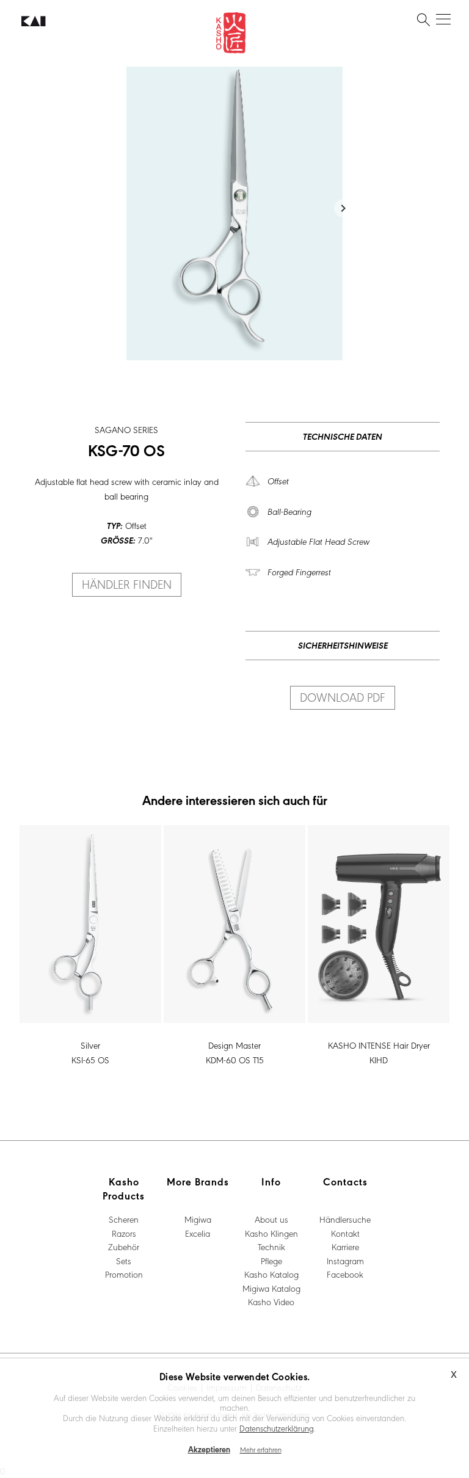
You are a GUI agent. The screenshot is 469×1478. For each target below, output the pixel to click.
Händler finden (127, 584)
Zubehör (123, 1246)
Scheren (124, 1219)
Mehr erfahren (261, 1449)
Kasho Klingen (271, 1233)
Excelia (197, 1233)
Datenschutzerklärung (276, 1427)
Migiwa (197, 1219)
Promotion (124, 1274)
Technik (271, 1246)
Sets (123, 1260)
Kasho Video (271, 1301)
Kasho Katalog (271, 1274)
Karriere (345, 1246)
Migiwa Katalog (271, 1288)
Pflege (271, 1260)
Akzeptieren (209, 1449)
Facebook (345, 1274)
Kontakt (345, 1233)
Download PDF (342, 697)
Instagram (345, 1260)
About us (271, 1219)
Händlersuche (345, 1219)
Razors (124, 1233)
